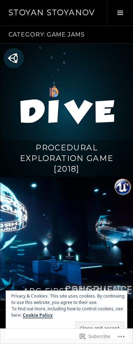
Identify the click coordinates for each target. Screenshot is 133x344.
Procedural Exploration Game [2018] (66, 158)
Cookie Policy (38, 315)
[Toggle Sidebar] (120, 13)
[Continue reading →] (66, 110)
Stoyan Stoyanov (52, 12)
